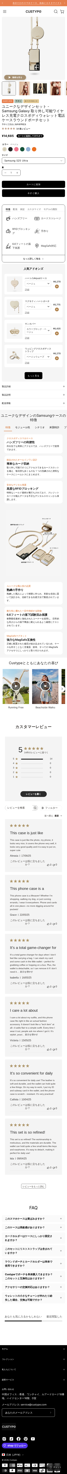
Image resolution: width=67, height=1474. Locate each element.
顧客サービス (8, 1380)
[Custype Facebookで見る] (18, 1439)
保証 (22, 209)
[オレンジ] (34, 149)
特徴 (8, 209)
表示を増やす (26, 972)
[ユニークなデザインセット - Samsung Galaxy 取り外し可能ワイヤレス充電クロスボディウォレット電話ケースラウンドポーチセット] (9, 88)
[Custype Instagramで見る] (4, 1439)
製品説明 (6, 394)
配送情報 (6, 403)
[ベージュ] (4, 149)
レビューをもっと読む (33, 1186)
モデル (5, 1349)
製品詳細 (6, 386)
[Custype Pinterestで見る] (25, 1439)
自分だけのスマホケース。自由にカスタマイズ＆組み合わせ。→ (33, 3)
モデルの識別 (50, 209)
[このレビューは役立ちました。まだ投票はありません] (48, 864)
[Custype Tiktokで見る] (11, 1439)
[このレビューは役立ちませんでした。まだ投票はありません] (54, 864)
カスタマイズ (34, 209)
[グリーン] (22, 149)
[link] (33, 3)
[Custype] (33, 11)
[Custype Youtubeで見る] (33, 1439)
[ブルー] (28, 149)
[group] (33, 3)
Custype (13, 1460)
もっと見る (33, 375)
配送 (15, 209)
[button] (55, 11)
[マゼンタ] (16, 149)
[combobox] (53, 815)
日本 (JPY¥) (13, 1454)
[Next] (64, 3)
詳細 (27, 289)
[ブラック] (10, 149)
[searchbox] (18, 807)
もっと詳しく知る (32, 258)
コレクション (8, 1359)
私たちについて (9, 1369)
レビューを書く (33, 794)
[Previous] (2, 3)
